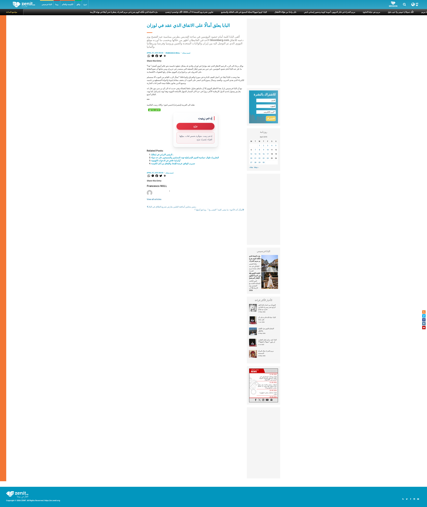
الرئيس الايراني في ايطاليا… (162, 154)
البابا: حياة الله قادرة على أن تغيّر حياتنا (267, 318)
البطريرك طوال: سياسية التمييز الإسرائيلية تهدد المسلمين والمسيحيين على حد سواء (185, 157)
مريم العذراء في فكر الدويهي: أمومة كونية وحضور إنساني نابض (282, 12)
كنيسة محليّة (186, 53)
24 (268, 158)
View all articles (154, 199)
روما (57, 4)
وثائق (78, 4)
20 (251, 158)
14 (255, 154)
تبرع (85, 4)
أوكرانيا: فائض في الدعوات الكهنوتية (165, 160)
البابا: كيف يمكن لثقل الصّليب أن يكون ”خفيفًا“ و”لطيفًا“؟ (267, 341)
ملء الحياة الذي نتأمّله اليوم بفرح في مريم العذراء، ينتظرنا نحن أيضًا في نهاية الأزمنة (76, 12)
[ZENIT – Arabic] (26, 4)
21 (255, 158)
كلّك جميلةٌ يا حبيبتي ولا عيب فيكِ (353, 12)
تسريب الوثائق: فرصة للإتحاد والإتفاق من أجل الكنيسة (173, 163)
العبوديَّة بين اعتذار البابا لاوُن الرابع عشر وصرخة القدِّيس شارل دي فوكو (267, 307)
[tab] (256, 371)
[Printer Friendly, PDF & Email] (154, 110)
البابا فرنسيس (47, 4)
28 (255, 162)
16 (263, 154)
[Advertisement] (263, 52)
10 (268, 150)
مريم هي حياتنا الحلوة (323, 12)
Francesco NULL (173, 53)
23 (263, 158)
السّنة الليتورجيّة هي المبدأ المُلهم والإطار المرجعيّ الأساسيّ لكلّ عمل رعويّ (255, 278)
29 (259, 162)
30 (263, 162)
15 (259, 154)
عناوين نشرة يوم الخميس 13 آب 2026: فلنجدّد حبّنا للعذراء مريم (399, 12)
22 (259, 158)
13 (251, 154)
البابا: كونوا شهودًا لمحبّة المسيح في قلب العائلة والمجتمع (196, 12)
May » (256, 167)
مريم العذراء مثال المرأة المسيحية (266, 352)
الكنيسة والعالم (67, 4)
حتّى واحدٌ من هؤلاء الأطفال (238, 12)
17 (268, 154)
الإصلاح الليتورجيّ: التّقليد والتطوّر (266, 330)
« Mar (251, 167)
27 (251, 162)
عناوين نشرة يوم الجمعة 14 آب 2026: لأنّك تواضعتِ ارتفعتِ (142, 12)
